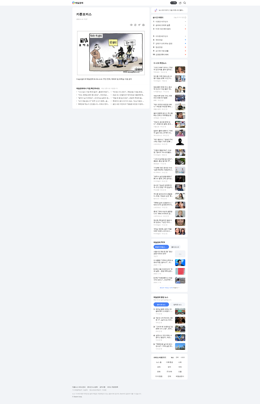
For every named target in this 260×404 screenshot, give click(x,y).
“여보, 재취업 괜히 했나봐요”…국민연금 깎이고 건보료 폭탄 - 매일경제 (94, 95)
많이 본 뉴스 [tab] (161, 305)
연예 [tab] (177, 357)
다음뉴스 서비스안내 (78, 387)
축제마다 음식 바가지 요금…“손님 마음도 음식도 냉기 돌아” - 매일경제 (128, 101)
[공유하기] (180, 3)
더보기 (169, 288)
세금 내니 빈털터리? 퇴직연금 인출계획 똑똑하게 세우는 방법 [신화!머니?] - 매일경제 (128, 95)
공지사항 (102, 387)
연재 (169, 376)
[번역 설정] (135, 25)
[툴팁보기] (185, 18)
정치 (169, 367)
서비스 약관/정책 (112, 387)
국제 (180, 367)
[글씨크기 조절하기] (139, 25)
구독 (174, 3)
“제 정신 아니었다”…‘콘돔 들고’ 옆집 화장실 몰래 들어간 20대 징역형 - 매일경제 (128, 92)
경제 (158, 367)
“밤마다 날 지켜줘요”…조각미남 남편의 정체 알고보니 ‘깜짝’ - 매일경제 (94, 98)
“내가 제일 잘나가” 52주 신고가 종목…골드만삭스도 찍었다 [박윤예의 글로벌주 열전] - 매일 (94, 101)
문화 (158, 371)
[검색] (185, 3)
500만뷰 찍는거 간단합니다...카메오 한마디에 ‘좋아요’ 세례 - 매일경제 (94, 104)
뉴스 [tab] (172, 357)
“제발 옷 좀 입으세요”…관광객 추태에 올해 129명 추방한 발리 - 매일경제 (128, 98)
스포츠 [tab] (183, 357)
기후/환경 (169, 362)
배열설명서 (180, 376)
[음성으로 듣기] (131, 25)
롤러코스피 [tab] (175, 247)
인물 (180, 371)
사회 (180, 362)
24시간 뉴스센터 (92, 387)
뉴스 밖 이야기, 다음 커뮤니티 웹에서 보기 (173, 10)
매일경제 (79, 3)
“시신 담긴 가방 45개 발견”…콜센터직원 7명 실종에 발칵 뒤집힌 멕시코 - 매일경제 (94, 92)
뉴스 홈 (158, 362)
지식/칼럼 (158, 376)
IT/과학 (169, 371)
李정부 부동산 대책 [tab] (161, 247)
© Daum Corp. (77, 396)
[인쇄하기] (143, 25)
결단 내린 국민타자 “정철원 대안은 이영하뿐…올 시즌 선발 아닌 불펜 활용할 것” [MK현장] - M (128, 104)
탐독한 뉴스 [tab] (178, 305)
